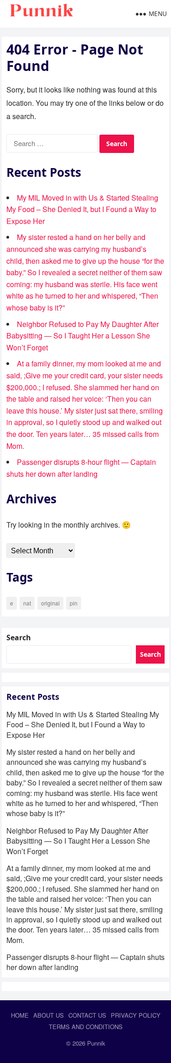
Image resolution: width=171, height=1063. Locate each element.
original (50, 603)
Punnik (96, 1043)
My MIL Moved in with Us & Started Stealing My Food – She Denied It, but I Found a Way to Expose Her (82, 209)
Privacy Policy (136, 1015)
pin (74, 603)
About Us (48, 1015)
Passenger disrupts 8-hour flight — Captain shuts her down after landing (85, 962)
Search (18, 637)
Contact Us (87, 1015)
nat (27, 603)
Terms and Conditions (86, 1026)
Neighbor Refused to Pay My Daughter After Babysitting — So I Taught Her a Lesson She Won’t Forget (82, 336)
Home (20, 1015)
